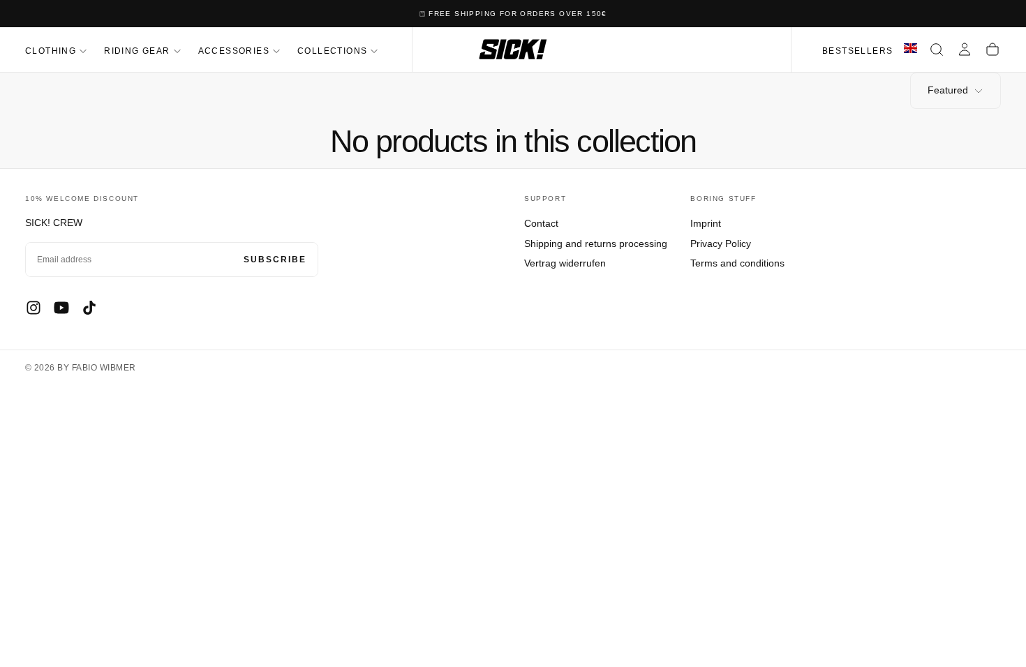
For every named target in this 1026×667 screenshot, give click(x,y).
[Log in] (964, 49)
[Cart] (992, 49)
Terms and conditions (737, 263)
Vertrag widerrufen (565, 263)
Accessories (233, 51)
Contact (541, 223)
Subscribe (275, 259)
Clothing (50, 51)
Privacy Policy (720, 243)
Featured (948, 90)
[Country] (910, 49)
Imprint (705, 223)
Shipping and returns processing (595, 243)
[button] (936, 49)
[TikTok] (89, 307)
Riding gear (137, 51)
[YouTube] (61, 307)
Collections (332, 51)
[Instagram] (33, 307)
